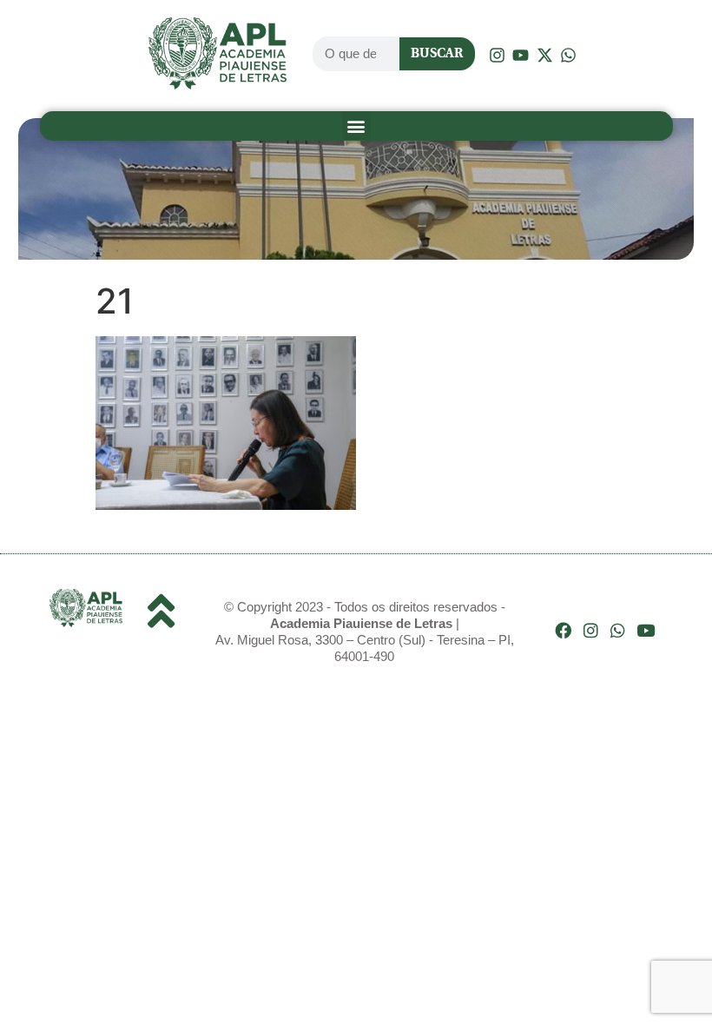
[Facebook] (563, 630)
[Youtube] (645, 630)
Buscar (437, 53)
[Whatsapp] (618, 630)
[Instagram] (591, 630)
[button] (356, 125)
